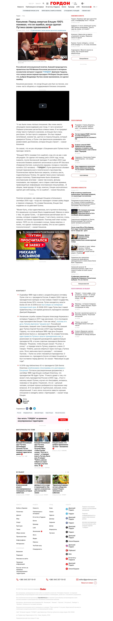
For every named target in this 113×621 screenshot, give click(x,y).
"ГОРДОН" (47, 72)
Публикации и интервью (35, 7)
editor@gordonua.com (88, 580)
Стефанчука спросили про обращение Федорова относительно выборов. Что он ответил (83, 278)
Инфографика (20, 540)
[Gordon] (60, 3)
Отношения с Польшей (71, 10)
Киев (51, 508)
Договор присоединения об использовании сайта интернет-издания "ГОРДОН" (89, 524)
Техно (18, 529)
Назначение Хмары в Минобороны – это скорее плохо (85, 158)
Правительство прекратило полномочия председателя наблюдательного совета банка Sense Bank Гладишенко (83, 260)
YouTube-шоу (37, 545)
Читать (63, 420)
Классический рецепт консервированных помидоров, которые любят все (24, 489)
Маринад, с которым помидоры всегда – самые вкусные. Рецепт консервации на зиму (85, 305)
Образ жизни (20, 533)
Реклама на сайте (22, 558)
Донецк (51, 519)
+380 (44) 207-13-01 (27, 580)
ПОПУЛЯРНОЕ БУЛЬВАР (80, 288)
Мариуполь (53, 529)
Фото (34, 535)
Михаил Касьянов (60, 412)
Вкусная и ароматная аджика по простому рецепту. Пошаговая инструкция (85, 314)
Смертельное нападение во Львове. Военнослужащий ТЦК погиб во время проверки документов (83, 221)
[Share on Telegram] (34, 408)
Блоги (64, 7)
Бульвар (71, 7)
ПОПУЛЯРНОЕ (76, 120)
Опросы (35, 542)
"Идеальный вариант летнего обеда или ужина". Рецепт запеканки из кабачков (60, 489)
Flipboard (72, 550)
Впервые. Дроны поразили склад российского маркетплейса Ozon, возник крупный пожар (83, 238)
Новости (20, 7)
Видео (35, 538)
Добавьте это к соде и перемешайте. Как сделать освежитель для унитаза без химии (42, 489)
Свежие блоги (77, 16)
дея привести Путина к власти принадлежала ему (41, 336)
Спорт (18, 522)
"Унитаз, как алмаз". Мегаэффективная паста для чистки (84, 323)
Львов (51, 511)
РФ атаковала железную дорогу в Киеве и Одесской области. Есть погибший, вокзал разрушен (83, 212)
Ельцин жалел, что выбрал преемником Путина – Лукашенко (60, 444)
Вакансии (19, 551)
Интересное (20, 543)
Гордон (18, 15)
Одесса (51, 515)
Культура (19, 526)
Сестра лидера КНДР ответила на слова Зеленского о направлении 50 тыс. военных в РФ (85, 136)
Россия (19, 412)
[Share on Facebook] (27, 408)
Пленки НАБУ (86, 10)
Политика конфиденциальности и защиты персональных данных (88, 516)
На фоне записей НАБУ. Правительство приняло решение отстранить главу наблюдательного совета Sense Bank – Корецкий (85, 148)
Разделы (35, 504)
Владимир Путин (28, 412)
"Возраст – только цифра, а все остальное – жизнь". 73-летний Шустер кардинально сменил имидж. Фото (85, 295)
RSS (70, 554)
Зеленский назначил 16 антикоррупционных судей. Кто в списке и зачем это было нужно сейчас (82, 269)
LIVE (78, 7)
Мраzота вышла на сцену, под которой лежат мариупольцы (82, 51)
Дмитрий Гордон (39, 412)
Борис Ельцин (49, 412)
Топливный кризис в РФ (31, 10)
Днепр (51, 526)
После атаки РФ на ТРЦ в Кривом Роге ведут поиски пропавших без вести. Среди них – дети (82, 228)
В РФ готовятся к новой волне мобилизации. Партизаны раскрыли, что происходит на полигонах (83, 194)
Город (51, 504)
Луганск (52, 533)
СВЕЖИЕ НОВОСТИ (78, 187)
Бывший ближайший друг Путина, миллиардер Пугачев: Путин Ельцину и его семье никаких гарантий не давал (24, 448)
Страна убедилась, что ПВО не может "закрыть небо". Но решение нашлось (85, 126)
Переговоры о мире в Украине (51, 10)
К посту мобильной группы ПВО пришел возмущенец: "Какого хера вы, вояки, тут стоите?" (83, 27)
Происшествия (21, 536)
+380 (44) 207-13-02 (57, 580)
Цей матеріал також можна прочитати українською (49, 30)
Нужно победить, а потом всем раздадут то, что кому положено (84, 43)
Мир (23, 15)
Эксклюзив (86, 7)
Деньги (18, 515)
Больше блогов (84, 58)
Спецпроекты (37, 549)
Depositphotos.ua (42, 597)
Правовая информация (20, 563)
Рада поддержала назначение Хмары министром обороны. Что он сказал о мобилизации (85, 167)
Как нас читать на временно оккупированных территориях (22, 570)
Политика (47, 467)
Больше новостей (84, 283)
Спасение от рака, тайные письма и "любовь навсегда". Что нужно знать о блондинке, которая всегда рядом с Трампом (83, 250)
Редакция (19, 555)
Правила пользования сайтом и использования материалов (89, 508)
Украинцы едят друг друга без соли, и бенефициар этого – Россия (84, 19)
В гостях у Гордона (53, 7)
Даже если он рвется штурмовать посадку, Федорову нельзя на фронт (81, 36)
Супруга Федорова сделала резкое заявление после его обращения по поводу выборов (85, 332)
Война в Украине (21, 508)
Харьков (52, 522)
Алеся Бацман (74, 541)
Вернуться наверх (87, 583)
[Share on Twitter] (31, 408)
